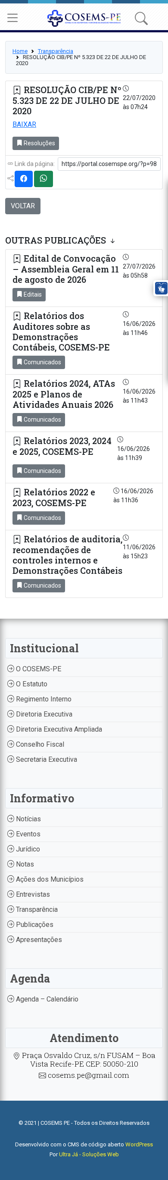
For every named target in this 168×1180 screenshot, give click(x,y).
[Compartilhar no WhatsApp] (43, 179)
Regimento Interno (43, 699)
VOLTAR (23, 206)
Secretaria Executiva (45, 759)
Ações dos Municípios (49, 879)
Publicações (33, 924)
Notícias (27, 819)
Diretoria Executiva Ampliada (58, 729)
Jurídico (27, 849)
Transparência (55, 51)
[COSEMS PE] (84, 17)
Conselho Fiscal (39, 744)
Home (20, 51)
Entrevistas (32, 894)
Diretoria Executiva (43, 714)
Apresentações (38, 940)
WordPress (139, 1144)
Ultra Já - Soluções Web (89, 1154)
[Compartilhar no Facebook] (24, 179)
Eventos (27, 834)
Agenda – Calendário (46, 999)
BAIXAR (24, 124)
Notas (24, 864)
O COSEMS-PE (37, 669)
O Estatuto (30, 684)
